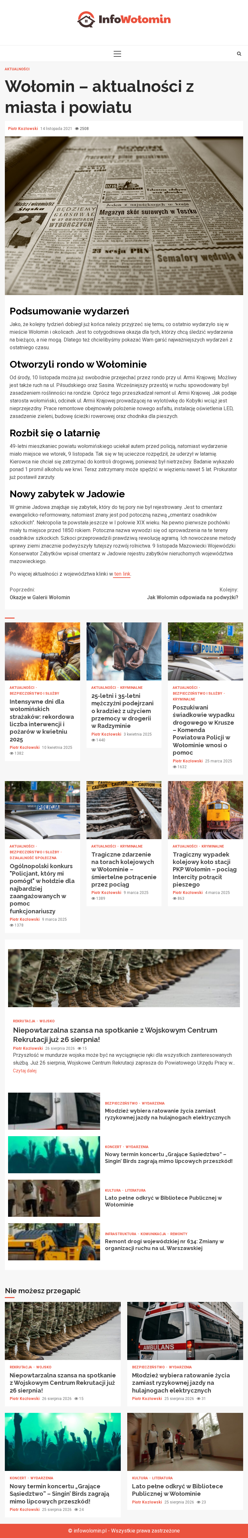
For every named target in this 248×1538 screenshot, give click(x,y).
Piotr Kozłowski (23, 128)
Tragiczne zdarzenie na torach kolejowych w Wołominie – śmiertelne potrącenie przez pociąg (124, 810)
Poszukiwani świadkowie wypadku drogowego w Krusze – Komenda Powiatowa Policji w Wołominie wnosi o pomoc (205, 651)
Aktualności (17, 69)
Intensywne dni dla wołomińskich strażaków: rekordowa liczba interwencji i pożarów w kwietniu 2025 (42, 651)
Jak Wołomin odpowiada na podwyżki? (192, 593)
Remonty (178, 1234)
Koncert (113, 1147)
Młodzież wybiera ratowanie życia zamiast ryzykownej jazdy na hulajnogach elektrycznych (54, 1111)
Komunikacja (153, 1234)
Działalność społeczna (33, 858)
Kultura (113, 1190)
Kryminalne (131, 688)
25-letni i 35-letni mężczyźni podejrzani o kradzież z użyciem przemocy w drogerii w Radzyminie (124, 651)
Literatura (135, 1190)
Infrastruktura (121, 1234)
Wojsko (47, 1021)
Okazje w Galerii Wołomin (40, 593)
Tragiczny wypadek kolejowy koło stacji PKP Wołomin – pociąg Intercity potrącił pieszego (205, 810)
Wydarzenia (153, 1103)
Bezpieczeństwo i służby (34, 693)
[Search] (239, 53)
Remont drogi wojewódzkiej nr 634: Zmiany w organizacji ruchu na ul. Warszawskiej (54, 1241)
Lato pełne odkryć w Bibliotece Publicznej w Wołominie (54, 1198)
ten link (121, 574)
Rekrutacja (24, 1021)
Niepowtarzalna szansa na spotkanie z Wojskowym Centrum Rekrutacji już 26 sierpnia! (124, 978)
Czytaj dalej (24, 1070)
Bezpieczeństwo (122, 1103)
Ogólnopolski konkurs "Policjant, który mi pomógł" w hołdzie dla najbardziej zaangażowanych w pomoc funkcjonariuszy (42, 810)
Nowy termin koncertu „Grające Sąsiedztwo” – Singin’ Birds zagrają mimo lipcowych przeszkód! (54, 1154)
